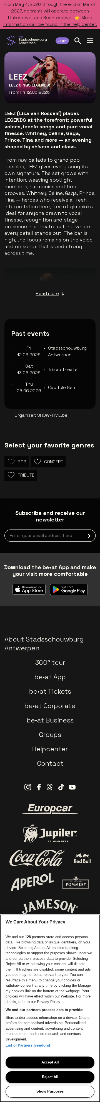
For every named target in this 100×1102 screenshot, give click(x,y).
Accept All (50, 1062)
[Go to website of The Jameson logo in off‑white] (50, 906)
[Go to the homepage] (27, 40)
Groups (50, 734)
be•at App (50, 677)
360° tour (50, 662)
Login (62, 41)
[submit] (89, 536)
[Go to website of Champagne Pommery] (75, 882)
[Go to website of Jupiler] (50, 833)
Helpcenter (50, 749)
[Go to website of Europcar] (50, 809)
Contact (50, 763)
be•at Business (50, 720)
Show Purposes (50, 1091)
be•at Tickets (50, 691)
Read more (47, 293)
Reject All (50, 1077)
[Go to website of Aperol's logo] (32, 882)
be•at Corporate (50, 705)
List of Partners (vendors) (28, 1045)
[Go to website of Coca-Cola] (37, 858)
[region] (50, 1008)
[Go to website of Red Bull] (82, 858)
